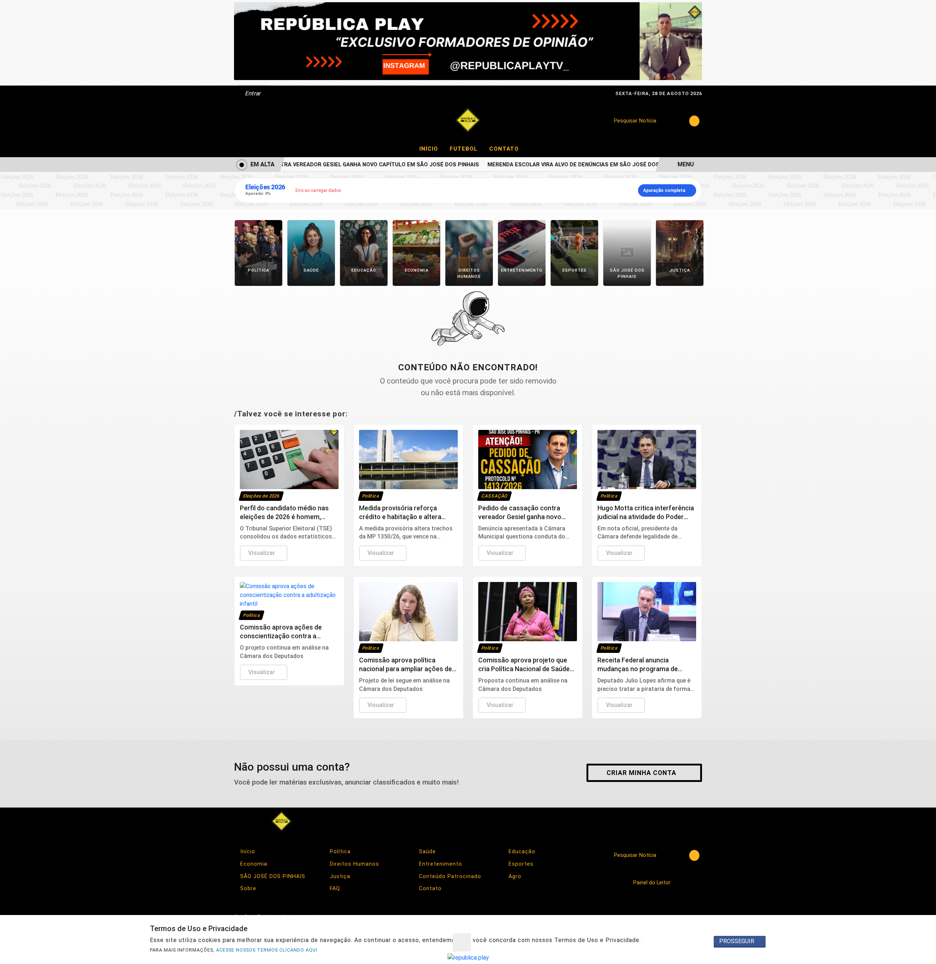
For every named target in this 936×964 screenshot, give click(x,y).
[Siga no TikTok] (319, 121)
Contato (504, 148)
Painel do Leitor (652, 883)
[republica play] (468, 40)
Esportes (520, 864)
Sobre (247, 888)
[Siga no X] (280, 121)
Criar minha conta (641, 772)
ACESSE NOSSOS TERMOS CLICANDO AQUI (266, 950)
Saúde (426, 851)
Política (339, 851)
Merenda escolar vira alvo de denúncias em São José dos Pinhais (572, 165)
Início (431, 148)
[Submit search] (694, 121)
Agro (514, 876)
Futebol (467, 148)
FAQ (334, 888)
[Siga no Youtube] (299, 121)
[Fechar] (462, 942)
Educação (521, 851)
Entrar (252, 93)
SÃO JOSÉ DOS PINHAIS (271, 876)
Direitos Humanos (353, 864)
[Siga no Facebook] (241, 121)
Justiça (339, 876)
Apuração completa (664, 190)
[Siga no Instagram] (260, 121)
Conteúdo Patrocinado (449, 876)
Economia (252, 864)
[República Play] (468, 120)
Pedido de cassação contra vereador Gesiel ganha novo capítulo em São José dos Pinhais (331, 165)
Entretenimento (439, 864)
